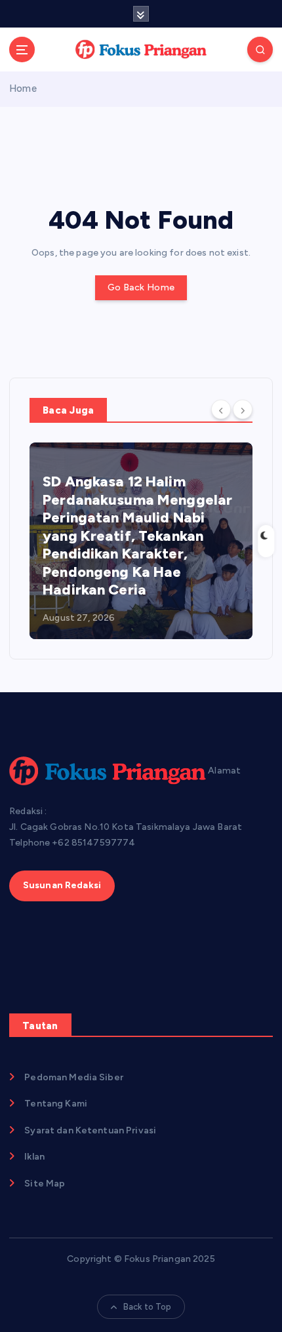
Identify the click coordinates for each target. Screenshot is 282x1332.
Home (23, 88)
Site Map (44, 1183)
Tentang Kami (55, 1103)
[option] (141, 540)
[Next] (242, 409)
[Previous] (221, 409)
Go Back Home (141, 287)
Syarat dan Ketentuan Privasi (90, 1130)
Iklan (34, 1156)
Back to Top (147, 1307)
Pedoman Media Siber (73, 1077)
